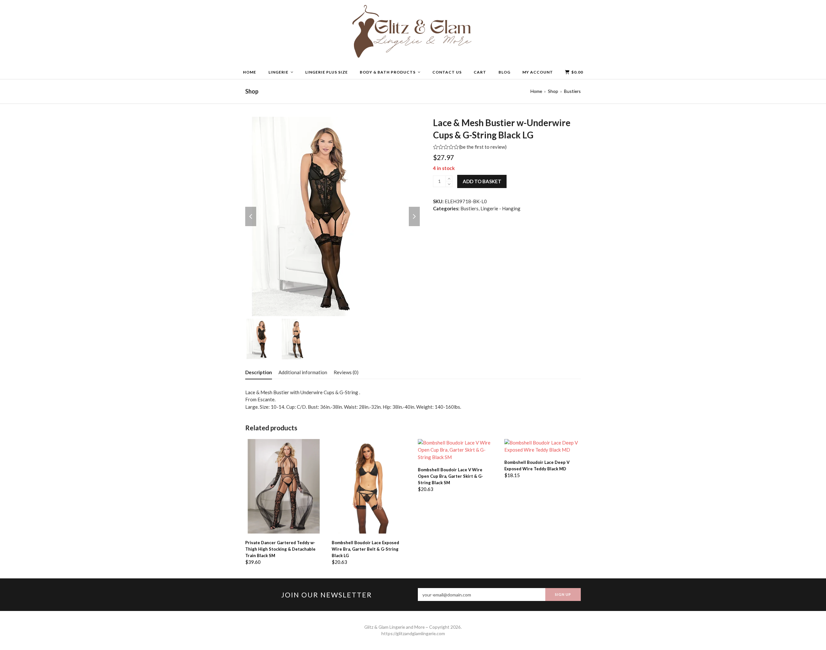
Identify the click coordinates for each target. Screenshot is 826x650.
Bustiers (469, 208)
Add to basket (482, 181)
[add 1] (449, 178)
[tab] (258, 372)
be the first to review (482, 147)
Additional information (302, 372)
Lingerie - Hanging (500, 208)
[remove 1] (449, 184)
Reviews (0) (346, 372)
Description (258, 372)
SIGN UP (563, 594)
